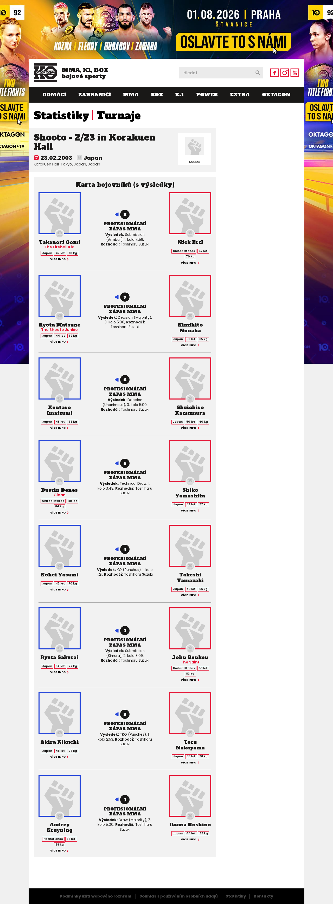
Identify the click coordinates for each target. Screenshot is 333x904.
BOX (157, 94)
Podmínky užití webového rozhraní (96, 896)
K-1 (179, 94)
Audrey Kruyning (60, 827)
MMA (131, 94)
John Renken (190, 657)
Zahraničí (94, 94)
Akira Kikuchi (59, 742)
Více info (58, 259)
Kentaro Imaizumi (60, 410)
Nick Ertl (190, 242)
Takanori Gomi (59, 242)
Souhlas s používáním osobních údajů (178, 896)
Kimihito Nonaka (190, 328)
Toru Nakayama (190, 745)
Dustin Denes (59, 490)
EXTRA (240, 94)
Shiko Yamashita (190, 493)
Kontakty (263, 896)
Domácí (54, 94)
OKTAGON (276, 94)
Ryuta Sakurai (59, 657)
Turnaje (119, 116)
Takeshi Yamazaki (190, 577)
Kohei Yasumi (60, 574)
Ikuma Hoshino (190, 824)
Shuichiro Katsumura (190, 410)
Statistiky (61, 116)
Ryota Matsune (59, 325)
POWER (207, 94)
